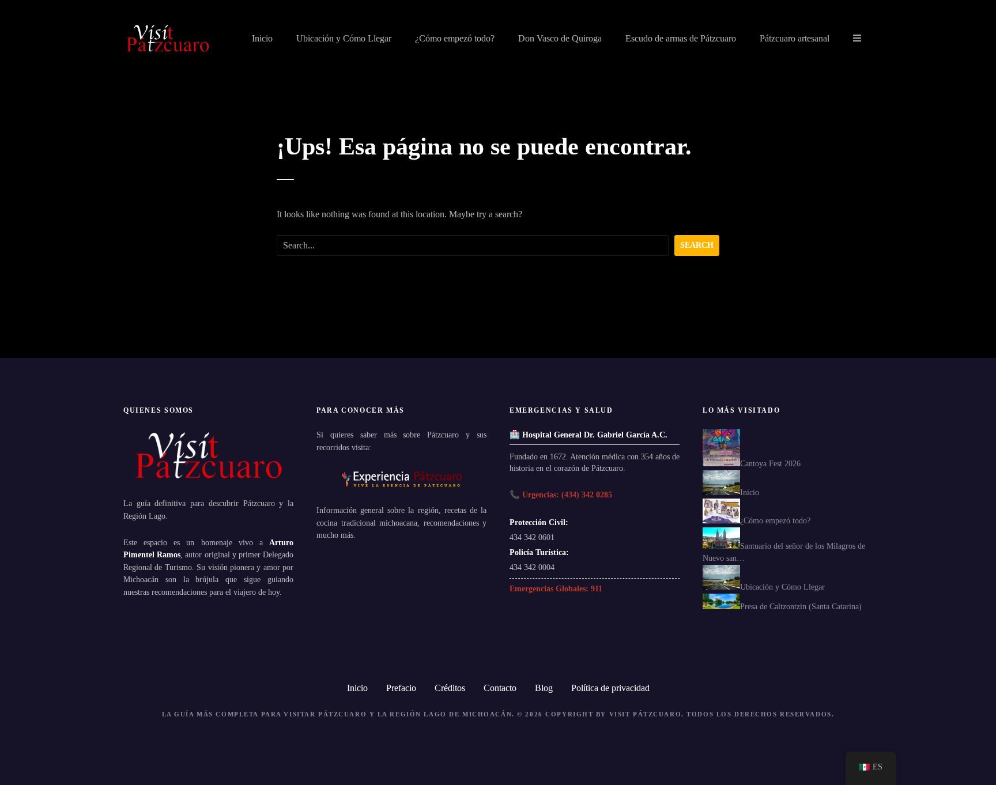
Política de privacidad (610, 688)
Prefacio (401, 688)
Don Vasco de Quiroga (560, 38)
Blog (544, 688)
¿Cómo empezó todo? (455, 38)
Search (697, 245)
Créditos (450, 688)
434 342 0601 (532, 537)
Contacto (500, 688)
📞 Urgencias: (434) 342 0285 (561, 494)
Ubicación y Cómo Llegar (343, 38)
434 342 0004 (532, 567)
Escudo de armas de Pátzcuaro (680, 38)
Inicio (262, 38)
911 (596, 588)
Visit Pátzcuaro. (646, 714)
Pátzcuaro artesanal (794, 38)
